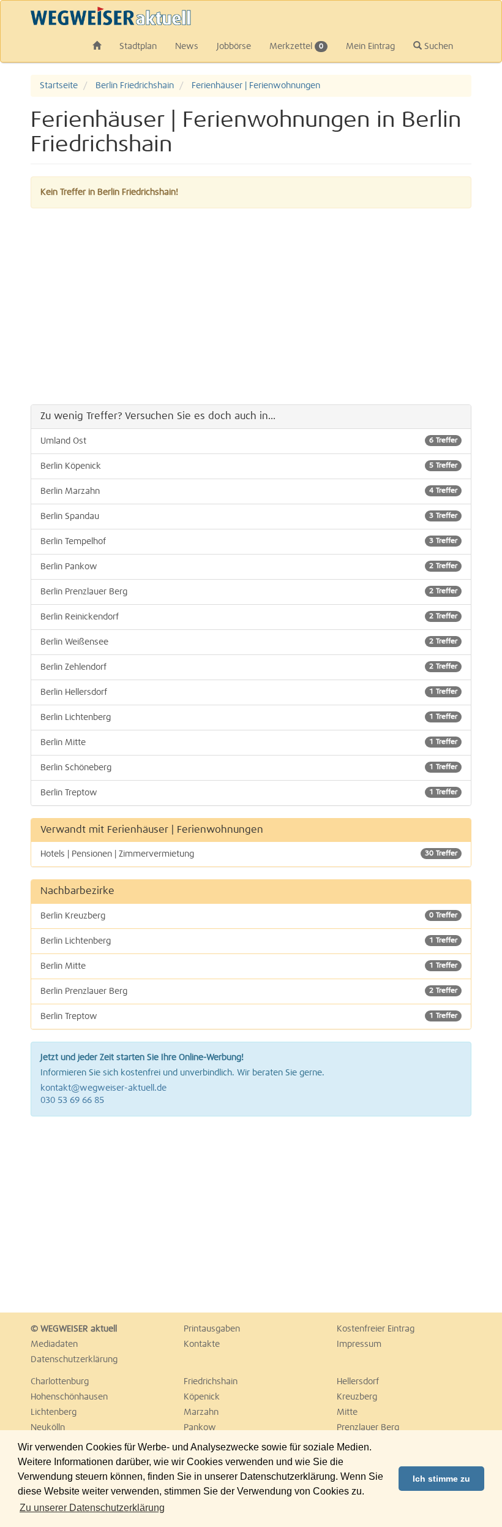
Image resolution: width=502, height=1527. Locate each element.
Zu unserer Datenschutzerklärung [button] (92, 1507)
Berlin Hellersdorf (248, 692)
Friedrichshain (211, 1381)
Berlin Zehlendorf (248, 667)
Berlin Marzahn (248, 491)
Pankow (200, 1427)
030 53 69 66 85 (72, 1100)
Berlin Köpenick (248, 466)
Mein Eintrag (370, 46)
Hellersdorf (358, 1381)
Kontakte (202, 1344)
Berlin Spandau (248, 516)
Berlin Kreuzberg (248, 916)
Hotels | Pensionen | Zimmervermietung (248, 854)
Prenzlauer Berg (368, 1427)
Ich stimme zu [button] (441, 1478)
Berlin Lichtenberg (248, 717)
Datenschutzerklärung (74, 1359)
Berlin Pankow (248, 567)
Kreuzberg (357, 1397)
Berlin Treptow (248, 793)
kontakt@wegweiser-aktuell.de (103, 1088)
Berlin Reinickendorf (248, 617)
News (186, 46)
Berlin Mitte (248, 742)
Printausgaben (212, 1329)
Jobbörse (234, 46)
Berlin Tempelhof (248, 541)
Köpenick (202, 1397)
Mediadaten (54, 1344)
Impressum (359, 1344)
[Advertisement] (251, 306)
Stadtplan (138, 46)
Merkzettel (296, 46)
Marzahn (201, 1412)
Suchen (437, 46)
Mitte (347, 1412)
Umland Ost (248, 441)
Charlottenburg (60, 1381)
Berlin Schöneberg (248, 768)
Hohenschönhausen (69, 1397)
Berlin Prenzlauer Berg (248, 592)
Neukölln (48, 1427)
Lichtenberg (54, 1412)
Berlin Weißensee (248, 642)
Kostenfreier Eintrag (375, 1329)
